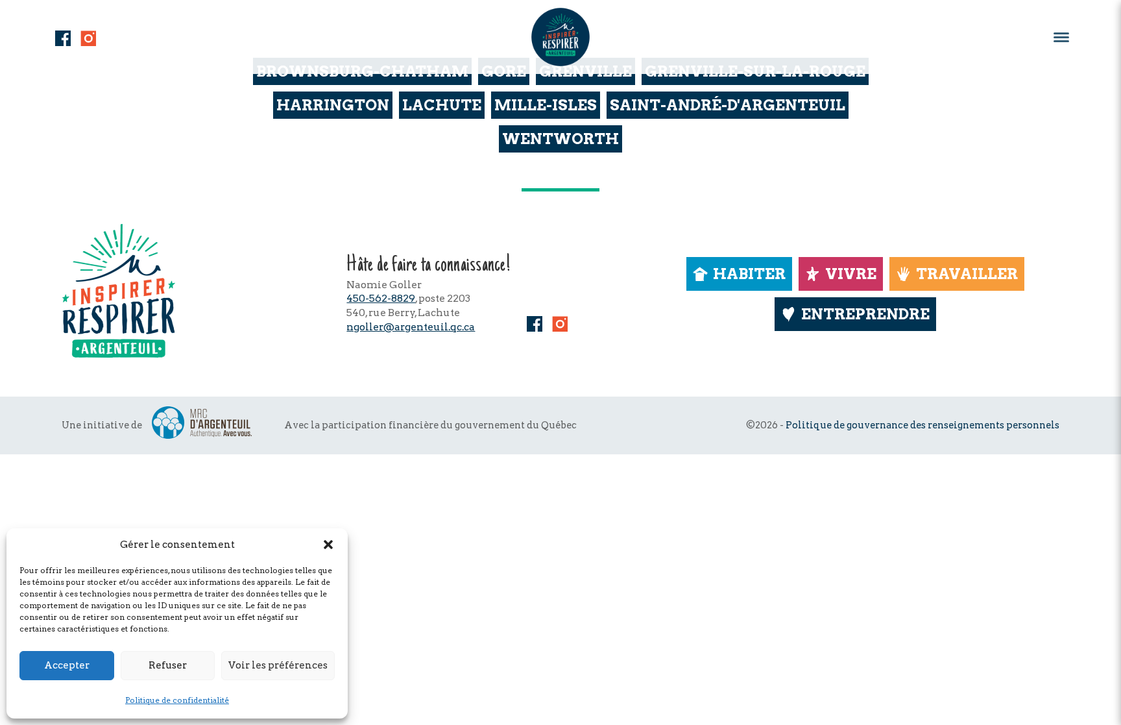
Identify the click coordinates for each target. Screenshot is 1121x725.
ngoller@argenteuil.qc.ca (410, 327)
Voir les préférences (278, 665)
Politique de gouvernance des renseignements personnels (922, 425)
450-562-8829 (380, 298)
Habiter (749, 274)
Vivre (850, 274)
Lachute (441, 105)
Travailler (967, 274)
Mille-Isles (545, 105)
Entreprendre (865, 314)
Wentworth (560, 139)
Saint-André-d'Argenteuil (727, 105)
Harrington (332, 105)
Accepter (67, 665)
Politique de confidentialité (177, 700)
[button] (328, 544)
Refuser (168, 665)
